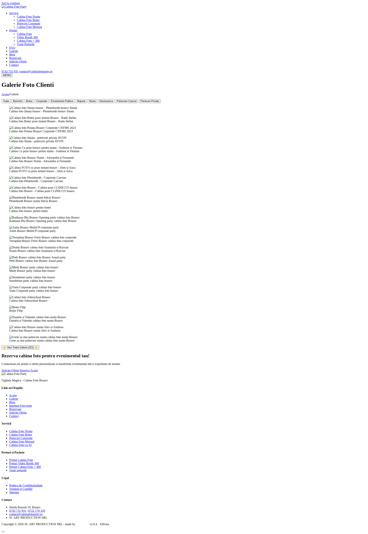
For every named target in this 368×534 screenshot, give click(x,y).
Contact (14, 65)
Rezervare (15, 58)
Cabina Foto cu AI (20, 445)
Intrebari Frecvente (20, 405)
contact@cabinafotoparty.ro (36, 71)
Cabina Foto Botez (28, 20)
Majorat (81, 101)
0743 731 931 (10, 71)
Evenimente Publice (62, 101)
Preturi (13, 30)
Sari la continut (11, 3)
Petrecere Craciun (127, 101)
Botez (29, 101)
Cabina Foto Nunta (28, 16)
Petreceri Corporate (28, 23)
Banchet (17, 101)
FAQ (12, 47)
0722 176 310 (36, 510)
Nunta (92, 101)
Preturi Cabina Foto (21, 460)
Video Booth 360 (27, 37)
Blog (12, 54)
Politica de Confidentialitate (26, 485)
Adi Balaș (82, 524)
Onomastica (106, 101)
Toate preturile (18, 470)
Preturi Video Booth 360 (24, 463)
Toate (6, 101)
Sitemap (14, 492)
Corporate (41, 101)
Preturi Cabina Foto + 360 (25, 466)
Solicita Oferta (18, 61)
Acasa (5, 94)
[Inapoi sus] (3, 531)
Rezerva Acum (29, 370)
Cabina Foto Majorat (29, 27)
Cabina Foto (24, 33)
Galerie (13, 51)
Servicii (13, 13)
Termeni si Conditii (20, 488)
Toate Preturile (25, 44)
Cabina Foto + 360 (28, 40)
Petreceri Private (149, 101)
